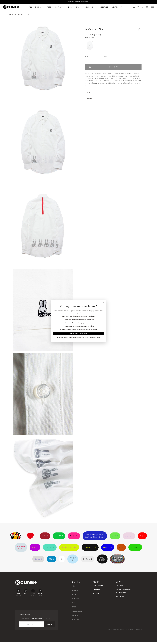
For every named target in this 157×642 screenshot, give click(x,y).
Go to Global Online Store (78, 333)
